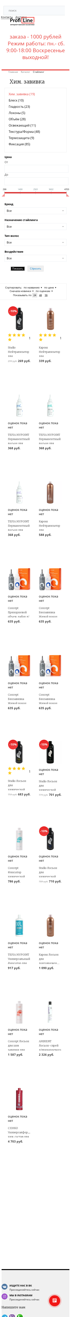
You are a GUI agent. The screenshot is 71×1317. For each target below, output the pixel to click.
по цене (49, 287)
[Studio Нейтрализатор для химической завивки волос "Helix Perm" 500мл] (19, 319)
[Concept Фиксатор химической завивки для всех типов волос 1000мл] (19, 839)
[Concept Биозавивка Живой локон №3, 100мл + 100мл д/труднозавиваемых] (50, 665)
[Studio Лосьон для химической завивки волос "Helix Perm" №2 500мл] (19, 752)
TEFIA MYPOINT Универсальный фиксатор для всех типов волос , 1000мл (19, 963)
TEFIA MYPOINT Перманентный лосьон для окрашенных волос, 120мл (19, 443)
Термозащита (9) (21, 138)
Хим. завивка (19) (22, 94)
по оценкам (43, 291)
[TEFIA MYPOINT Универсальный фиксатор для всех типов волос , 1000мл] (19, 925)
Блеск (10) (16, 100)
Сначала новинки (20, 291)
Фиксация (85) (19, 144)
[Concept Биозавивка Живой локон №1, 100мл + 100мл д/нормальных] (19, 665)
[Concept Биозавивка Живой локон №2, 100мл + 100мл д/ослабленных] (50, 579)
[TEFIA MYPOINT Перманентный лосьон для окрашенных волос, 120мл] (19, 405)
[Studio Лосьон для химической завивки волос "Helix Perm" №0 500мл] (50, 839)
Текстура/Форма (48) (24, 131)
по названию (32, 287)
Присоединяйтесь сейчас (24, 1287)
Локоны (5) (17, 113)
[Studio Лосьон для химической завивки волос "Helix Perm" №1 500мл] (50, 752)
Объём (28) (17, 119)
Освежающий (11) (22, 125)
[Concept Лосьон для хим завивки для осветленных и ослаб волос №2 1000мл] (19, 1012)
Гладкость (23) (19, 106)
